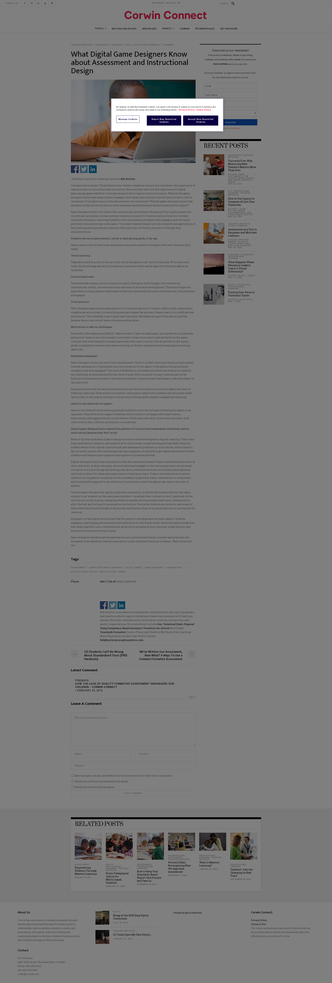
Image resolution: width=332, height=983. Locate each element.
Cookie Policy (203, 109)
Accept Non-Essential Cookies (201, 120)
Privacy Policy (186, 109)
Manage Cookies (128, 119)
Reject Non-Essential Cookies (163, 120)
